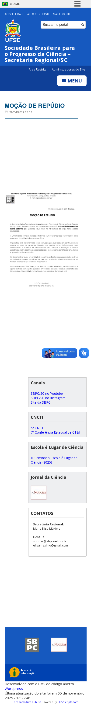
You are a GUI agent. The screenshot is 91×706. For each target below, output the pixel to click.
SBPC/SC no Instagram (48, 398)
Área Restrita (38, 69)
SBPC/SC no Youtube (47, 393)
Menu (74, 81)
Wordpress (14, 688)
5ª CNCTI (38, 428)
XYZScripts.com (68, 702)
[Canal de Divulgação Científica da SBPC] (38, 498)
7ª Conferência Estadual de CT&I (55, 432)
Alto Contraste (38, 14)
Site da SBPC (40, 402)
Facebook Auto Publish (27, 702)
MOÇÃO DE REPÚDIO (35, 105)
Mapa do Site (62, 14)
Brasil (15, 4)
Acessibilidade (14, 14)
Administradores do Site (68, 69)
